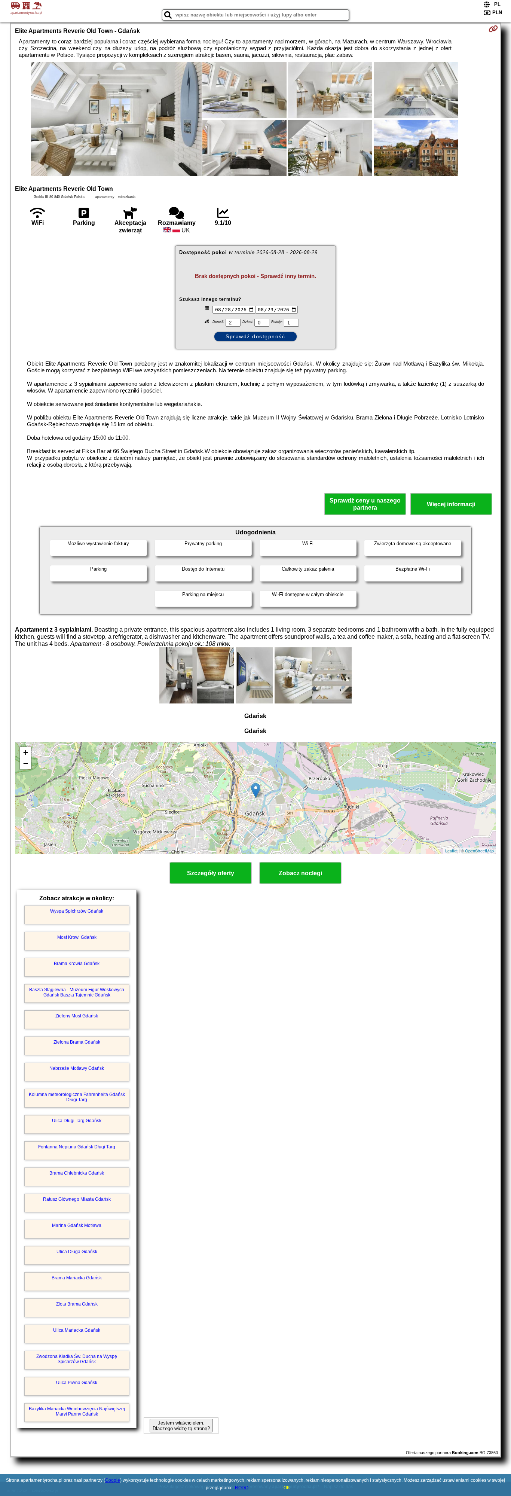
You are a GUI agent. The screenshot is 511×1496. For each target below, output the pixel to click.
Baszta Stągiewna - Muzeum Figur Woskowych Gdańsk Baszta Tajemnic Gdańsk (76, 992)
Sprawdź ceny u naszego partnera (365, 504)
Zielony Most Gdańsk (76, 1016)
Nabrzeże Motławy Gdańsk (76, 1068)
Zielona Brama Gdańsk (76, 1042)
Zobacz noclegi (300, 873)
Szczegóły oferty (210, 873)
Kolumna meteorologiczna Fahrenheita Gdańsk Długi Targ (77, 1097)
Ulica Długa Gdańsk (76, 1251)
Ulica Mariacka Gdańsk (76, 1330)
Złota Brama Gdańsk (77, 1304)
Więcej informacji (451, 504)
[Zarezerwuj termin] (493, 28)
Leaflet (451, 851)
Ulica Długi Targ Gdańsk (76, 1120)
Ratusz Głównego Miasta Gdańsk (77, 1199)
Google (112, 1480)
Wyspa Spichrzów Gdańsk (76, 911)
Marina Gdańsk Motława (76, 1225)
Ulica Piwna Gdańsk (76, 1382)
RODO (241, 1487)
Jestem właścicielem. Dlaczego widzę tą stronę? (181, 1425)
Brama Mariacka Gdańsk (77, 1277)
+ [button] (25, 752)
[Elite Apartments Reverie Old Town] (116, 119)
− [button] (25, 763)
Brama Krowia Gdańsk (77, 963)
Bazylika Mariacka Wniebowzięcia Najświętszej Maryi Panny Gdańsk (77, 1411)
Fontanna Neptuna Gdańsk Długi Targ (76, 1147)
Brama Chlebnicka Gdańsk (76, 1173)
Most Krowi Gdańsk (77, 937)
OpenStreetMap (479, 851)
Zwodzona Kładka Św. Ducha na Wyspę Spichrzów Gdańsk (76, 1359)
